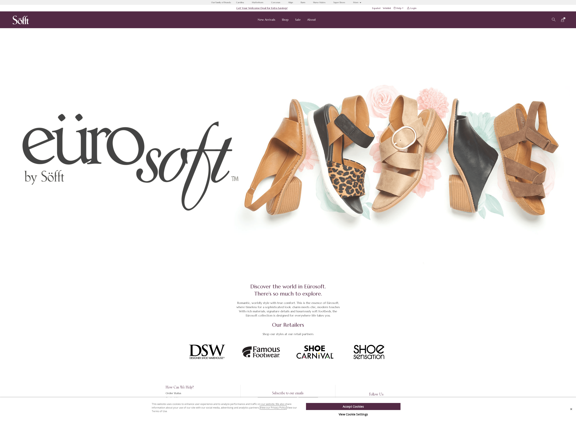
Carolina (240, 2)
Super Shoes (339, 2)
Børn (303, 2)
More (356, 2)
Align (290, 2)
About (311, 20)
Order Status (173, 393)
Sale (298, 20)
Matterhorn (257, 2)
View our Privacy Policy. (273, 407)
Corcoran (275, 2)
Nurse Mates (319, 2)
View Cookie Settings (353, 414)
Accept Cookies (353, 406)
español (376, 8)
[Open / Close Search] (553, 19)
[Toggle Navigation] (277, 20)
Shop (285, 20)
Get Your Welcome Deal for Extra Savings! (262, 8)
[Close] (571, 409)
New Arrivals (266, 20)
